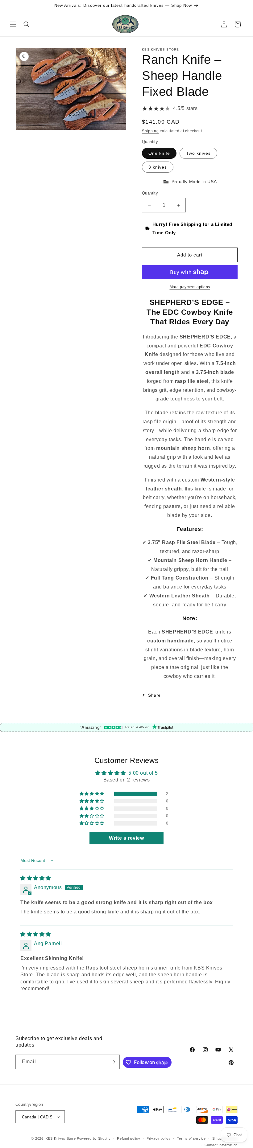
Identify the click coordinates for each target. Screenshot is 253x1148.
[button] (13, 24)
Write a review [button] (126, 838)
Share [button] (154, 695)
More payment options (190, 287)
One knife (159, 153)
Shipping (150, 131)
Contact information (221, 1145)
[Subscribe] (112, 1062)
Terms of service (191, 1138)
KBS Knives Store (61, 1138)
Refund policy (128, 1138)
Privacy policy (159, 1138)
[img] (35, 878)
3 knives (157, 167)
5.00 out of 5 (143, 773)
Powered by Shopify (94, 1138)
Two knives (198, 153)
